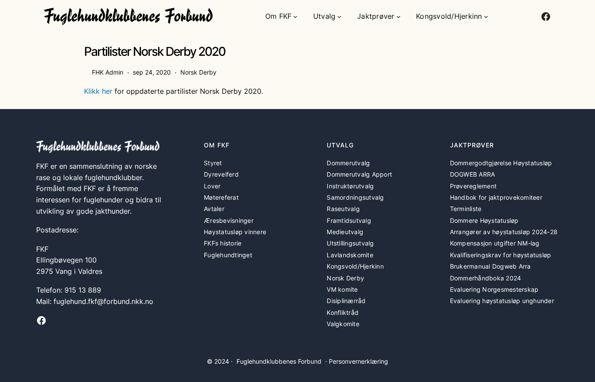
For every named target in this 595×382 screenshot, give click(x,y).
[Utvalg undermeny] (339, 16)
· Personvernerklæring (356, 361)
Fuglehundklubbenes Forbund (279, 361)
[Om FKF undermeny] (295, 16)
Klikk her (98, 91)
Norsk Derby (198, 72)
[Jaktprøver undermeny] (398, 16)
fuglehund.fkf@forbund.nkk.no (103, 301)
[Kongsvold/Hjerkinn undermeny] (486, 16)
